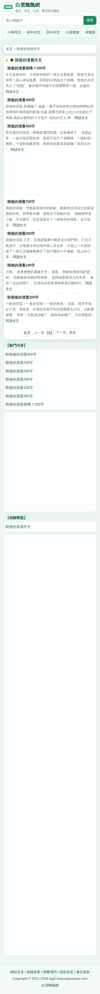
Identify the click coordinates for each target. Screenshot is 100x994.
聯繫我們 (50, 972)
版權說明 (33, 972)
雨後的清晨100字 (21, 265)
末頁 (72, 332)
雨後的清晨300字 (21, 100)
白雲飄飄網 (28, 5)
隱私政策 (66, 972)
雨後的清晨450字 (21, 126)
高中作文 (53, 32)
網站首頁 (17, 972)
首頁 (9, 49)
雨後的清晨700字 (21, 202)
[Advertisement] (50, 175)
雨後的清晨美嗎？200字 (26, 68)
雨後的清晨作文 (28, 49)
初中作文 (34, 32)
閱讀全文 (12, 91)
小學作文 (14, 32)
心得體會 (72, 32)
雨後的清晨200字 (21, 233)
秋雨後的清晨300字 (23, 297)
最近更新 (83, 972)
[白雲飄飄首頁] (8, 8)
